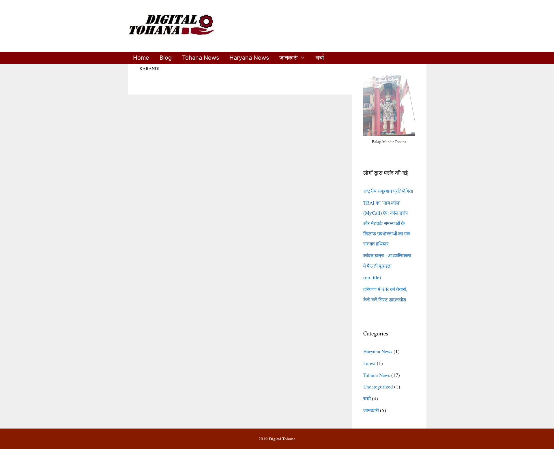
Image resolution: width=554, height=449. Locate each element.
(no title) (372, 277)
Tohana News (200, 57)
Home (141, 57)
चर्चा (320, 57)
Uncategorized (378, 386)
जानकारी (288, 57)
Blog (166, 57)
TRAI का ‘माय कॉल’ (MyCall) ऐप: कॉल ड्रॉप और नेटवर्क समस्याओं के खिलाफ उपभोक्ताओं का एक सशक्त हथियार (386, 223)
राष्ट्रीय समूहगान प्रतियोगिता (388, 191)
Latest (369, 363)
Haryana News (249, 57)
